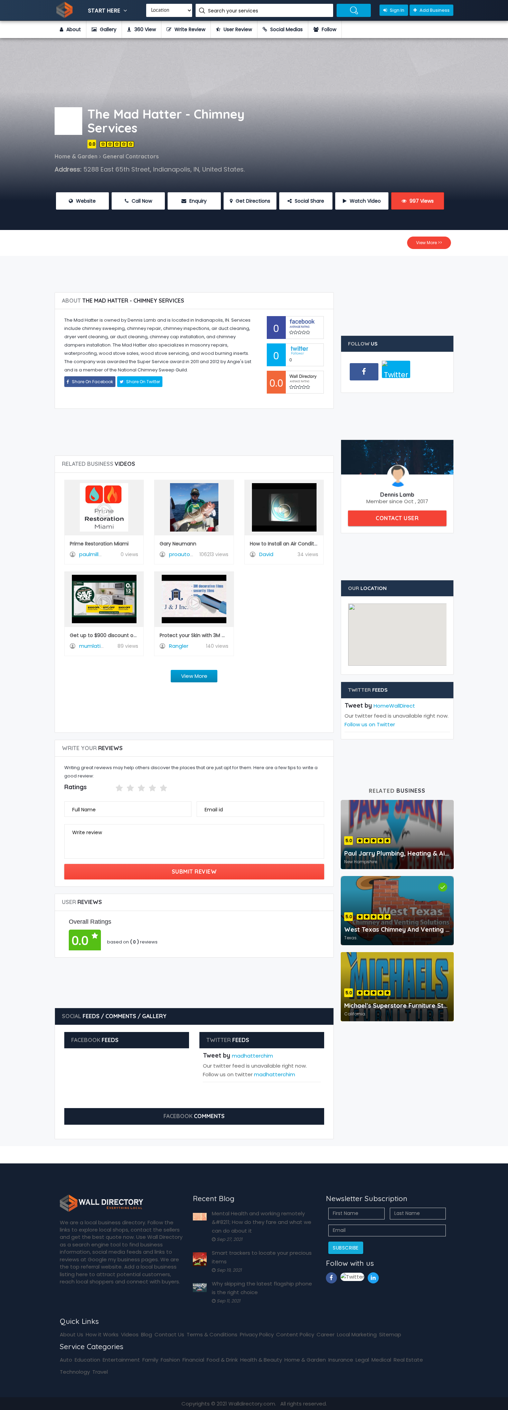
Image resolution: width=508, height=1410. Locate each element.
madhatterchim (252, 1055)
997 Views (421, 200)
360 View (144, 29)
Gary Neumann (178, 543)
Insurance (340, 1359)
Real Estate (408, 1359)
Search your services (234, 10)
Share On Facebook (92, 382)
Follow (328, 29)
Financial (193, 1359)
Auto (66, 1359)
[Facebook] (364, 371)
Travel (100, 1371)
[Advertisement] (254, 271)
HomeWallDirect (394, 705)
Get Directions (252, 200)
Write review (87, 832)
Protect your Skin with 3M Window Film (206, 635)
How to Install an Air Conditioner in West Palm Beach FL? (317, 543)
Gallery (107, 29)
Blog (146, 1334)
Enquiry (197, 200)
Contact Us (169, 1334)
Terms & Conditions (212, 1334)
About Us (71, 1334)
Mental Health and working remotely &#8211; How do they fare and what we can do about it (261, 1222)
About (73, 29)
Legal (362, 1359)
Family (150, 1359)
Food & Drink (222, 1359)
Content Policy (295, 1334)
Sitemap (390, 1334)
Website (85, 200)
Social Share (308, 200)
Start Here (105, 11)
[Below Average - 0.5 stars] (111, 788)
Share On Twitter (142, 382)
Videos (130, 1334)
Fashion (170, 1359)
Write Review (189, 29)
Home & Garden (305, 1359)
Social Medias (286, 29)
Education (87, 1359)
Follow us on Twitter (370, 724)
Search (354, 10)
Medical (381, 1359)
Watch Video (364, 200)
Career (326, 1334)
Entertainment (121, 1359)
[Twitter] (396, 372)
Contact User (397, 518)
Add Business (434, 10)
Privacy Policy (257, 1334)
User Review (237, 29)
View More (194, 676)
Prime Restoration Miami (99, 543)
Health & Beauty (261, 1359)
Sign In (396, 10)
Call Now (141, 200)
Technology (75, 1371)
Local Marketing (357, 1334)
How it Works (102, 1334)
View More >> (429, 243)
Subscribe (346, 1247)
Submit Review (194, 871)
